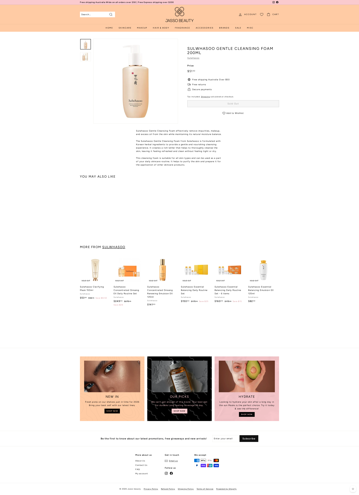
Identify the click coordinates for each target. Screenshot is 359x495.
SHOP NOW (179, 411)
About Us (140, 461)
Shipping (205, 97)
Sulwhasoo (193, 58)
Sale (238, 28)
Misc (250, 28)
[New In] (112, 376)
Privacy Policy (151, 489)
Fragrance (182, 28)
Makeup (142, 28)
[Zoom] (135, 81)
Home (109, 28)
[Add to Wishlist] (109, 262)
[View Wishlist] (261, 14)
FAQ (137, 469)
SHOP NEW (112, 411)
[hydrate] (247, 376)
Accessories (205, 28)
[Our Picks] (179, 376)
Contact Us (141, 465)
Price (190, 65)
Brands (224, 28)
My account (141, 473)
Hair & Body (161, 28)
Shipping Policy (186, 489)
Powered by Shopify (226, 489)
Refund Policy (168, 489)
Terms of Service (205, 489)
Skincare (125, 28)
